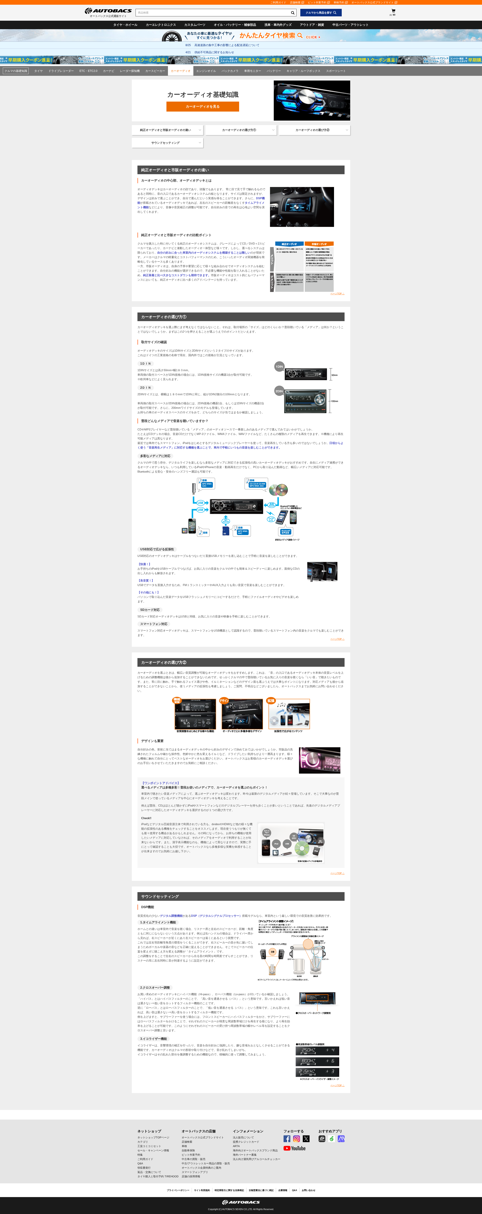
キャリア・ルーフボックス (303, 70)
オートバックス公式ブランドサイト (373, 2)
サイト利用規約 (202, 1190)
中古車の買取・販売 (193, 1159)
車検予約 (339, 2)
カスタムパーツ (194, 24)
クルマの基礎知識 (16, 70)
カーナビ (108, 70)
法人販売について (243, 1137)
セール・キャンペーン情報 (153, 1150)
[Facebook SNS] (287, 1138)
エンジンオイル (206, 70)
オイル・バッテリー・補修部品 (235, 24)
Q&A (140, 1163)
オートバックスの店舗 (199, 1131)
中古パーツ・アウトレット (351, 24)
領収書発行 (144, 1167)
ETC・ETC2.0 (88, 70)
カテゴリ (142, 1141)
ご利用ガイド (278, 2)
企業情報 (282, 1190)
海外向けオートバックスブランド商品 (255, 1150)
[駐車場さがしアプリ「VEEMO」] (331, 1138)
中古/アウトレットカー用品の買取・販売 (206, 1163)
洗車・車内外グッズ (278, 24)
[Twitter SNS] (306, 1138)
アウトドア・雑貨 (312, 24)
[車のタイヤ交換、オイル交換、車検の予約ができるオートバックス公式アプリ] (322, 1138)
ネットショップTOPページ (153, 1137)
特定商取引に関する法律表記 (229, 1190)
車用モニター (252, 70)
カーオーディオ (181, 70)
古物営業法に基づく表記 (261, 1190)
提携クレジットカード (246, 1141)
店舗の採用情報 (191, 1176)
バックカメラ (230, 70)
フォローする (294, 1131)
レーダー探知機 (130, 70)
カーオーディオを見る (203, 106)
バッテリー (274, 70)
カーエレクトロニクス (161, 24)
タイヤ (38, 70)
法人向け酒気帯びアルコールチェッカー (256, 1159)
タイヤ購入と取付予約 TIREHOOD (157, 1176)
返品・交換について (149, 1172)
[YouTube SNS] (294, 1148)
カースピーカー (155, 70)
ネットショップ (149, 1131)
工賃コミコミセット (149, 1146)
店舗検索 (295, 2)
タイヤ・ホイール (125, 24)
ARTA (236, 1146)
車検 (184, 1146)
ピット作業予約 (317, 2)
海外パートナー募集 (245, 1154)
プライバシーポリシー (178, 1190)
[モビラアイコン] (341, 1138)
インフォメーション (248, 1131)
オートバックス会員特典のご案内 (201, 1167)
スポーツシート (336, 70)
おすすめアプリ (330, 1131)
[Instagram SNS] (296, 1138)
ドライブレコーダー (61, 70)
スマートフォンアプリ (195, 1172)
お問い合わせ (308, 1190)
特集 (140, 1154)
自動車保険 (188, 1150)
